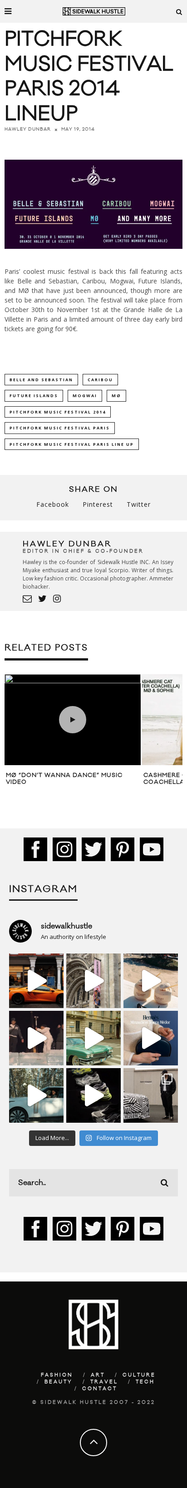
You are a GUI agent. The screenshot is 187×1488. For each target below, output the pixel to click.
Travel (104, 1382)
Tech (145, 1382)
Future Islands (34, 395)
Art (98, 1375)
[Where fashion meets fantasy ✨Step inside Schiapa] (93, 980)
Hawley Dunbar (28, 129)
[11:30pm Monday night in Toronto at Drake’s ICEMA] (36, 1038)
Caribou (100, 380)
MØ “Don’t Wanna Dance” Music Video (64, 779)
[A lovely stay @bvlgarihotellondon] (36, 980)
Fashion (57, 1375)
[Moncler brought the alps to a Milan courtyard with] (93, 1038)
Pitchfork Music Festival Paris (60, 428)
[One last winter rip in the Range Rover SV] (36, 1095)
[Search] (179, 11)
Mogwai (85, 395)
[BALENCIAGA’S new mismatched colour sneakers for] (93, 1095)
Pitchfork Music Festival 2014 (58, 412)
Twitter (139, 504)
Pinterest (98, 504)
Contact (99, 1389)
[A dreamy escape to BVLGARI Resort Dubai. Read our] (150, 980)
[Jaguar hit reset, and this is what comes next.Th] (150, 1095)
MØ (116, 395)
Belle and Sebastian (41, 380)
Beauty (58, 1382)
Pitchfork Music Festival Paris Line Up (72, 444)
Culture (139, 1375)
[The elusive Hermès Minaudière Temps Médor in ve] (150, 1038)
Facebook (52, 504)
